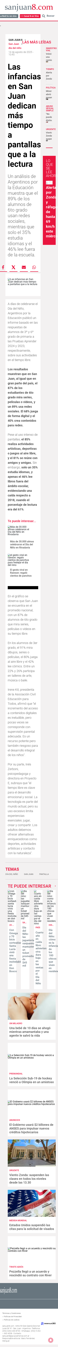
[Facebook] (3, 267)
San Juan (28, 874)
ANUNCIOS (14, 1120)
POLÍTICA (51, 87)
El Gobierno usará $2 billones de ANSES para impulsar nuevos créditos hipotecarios (31, 1128)
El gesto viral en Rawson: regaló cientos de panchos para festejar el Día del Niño (22, 575)
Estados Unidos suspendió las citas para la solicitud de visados (31, 1227)
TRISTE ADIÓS (16, 1267)
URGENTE (51, 129)
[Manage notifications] (50, 1340)
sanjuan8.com (8, 1326)
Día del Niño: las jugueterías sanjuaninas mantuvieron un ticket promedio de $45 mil (29, 946)
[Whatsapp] (34, 267)
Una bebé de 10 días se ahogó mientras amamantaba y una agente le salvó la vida (29, 1031)
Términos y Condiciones (11, 1313)
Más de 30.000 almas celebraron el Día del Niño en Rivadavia (22, 544)
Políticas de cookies (11, 1320)
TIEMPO (50, 69)
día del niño (11, 874)
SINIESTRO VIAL (51, 49)
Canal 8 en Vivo (31, 16)
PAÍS (38, 927)
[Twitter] (13, 267)
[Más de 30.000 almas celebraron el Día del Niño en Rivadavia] (19, 532)
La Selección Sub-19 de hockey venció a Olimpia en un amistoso (31, 1080)
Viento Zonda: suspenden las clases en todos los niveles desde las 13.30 (29, 1178)
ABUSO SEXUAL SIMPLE (50, 108)
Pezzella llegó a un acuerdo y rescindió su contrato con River (30, 1273)
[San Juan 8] (8, 1293)
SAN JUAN (27, 922)
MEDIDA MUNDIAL (18, 1220)
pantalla (44, 874)
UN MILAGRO (15, 1023)
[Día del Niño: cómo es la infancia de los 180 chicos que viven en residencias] (51, 921)
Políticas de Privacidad (12, 1317)
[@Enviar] (23, 267)
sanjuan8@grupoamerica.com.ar (15, 1336)
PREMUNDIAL (16, 1073)
